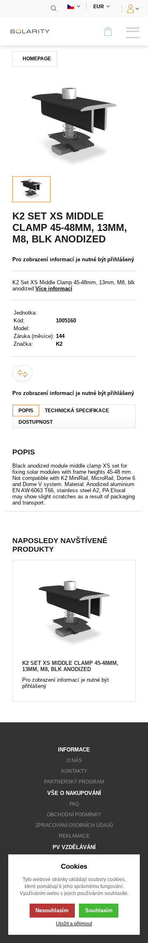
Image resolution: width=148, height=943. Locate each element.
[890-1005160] (74, 127)
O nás (74, 760)
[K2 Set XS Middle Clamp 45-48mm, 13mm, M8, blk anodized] (73, 614)
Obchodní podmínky (74, 814)
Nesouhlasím (52, 910)
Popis (25, 410)
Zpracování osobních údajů (74, 825)
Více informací (53, 288)
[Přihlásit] (132, 8)
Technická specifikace (77, 410)
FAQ (74, 804)
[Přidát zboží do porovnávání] (22, 373)
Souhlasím (99, 910)
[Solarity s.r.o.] (33, 31)
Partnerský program (74, 782)
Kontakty (74, 771)
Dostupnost (35, 422)
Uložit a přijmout (74, 923)
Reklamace (74, 836)
